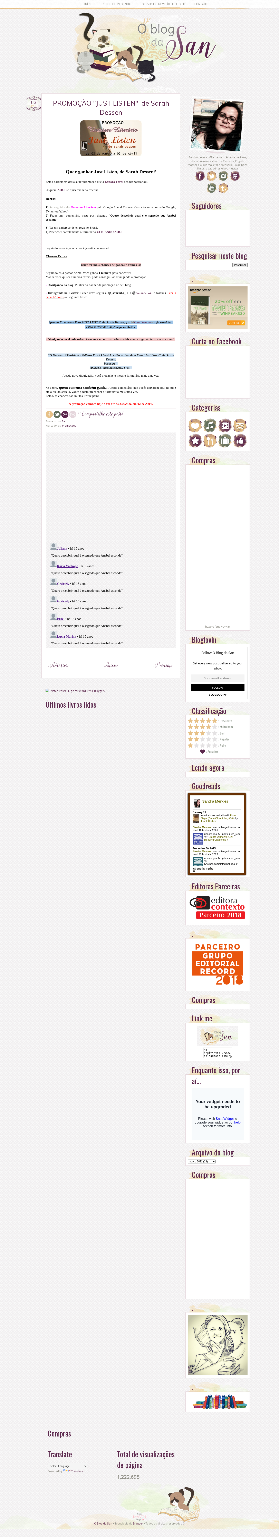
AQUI (61, 190)
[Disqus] (111, 487)
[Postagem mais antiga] (163, 673)
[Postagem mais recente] (58, 673)
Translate (77, 1471)
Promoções (69, 425)
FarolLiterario (142, 322)
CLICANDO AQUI (110, 232)
